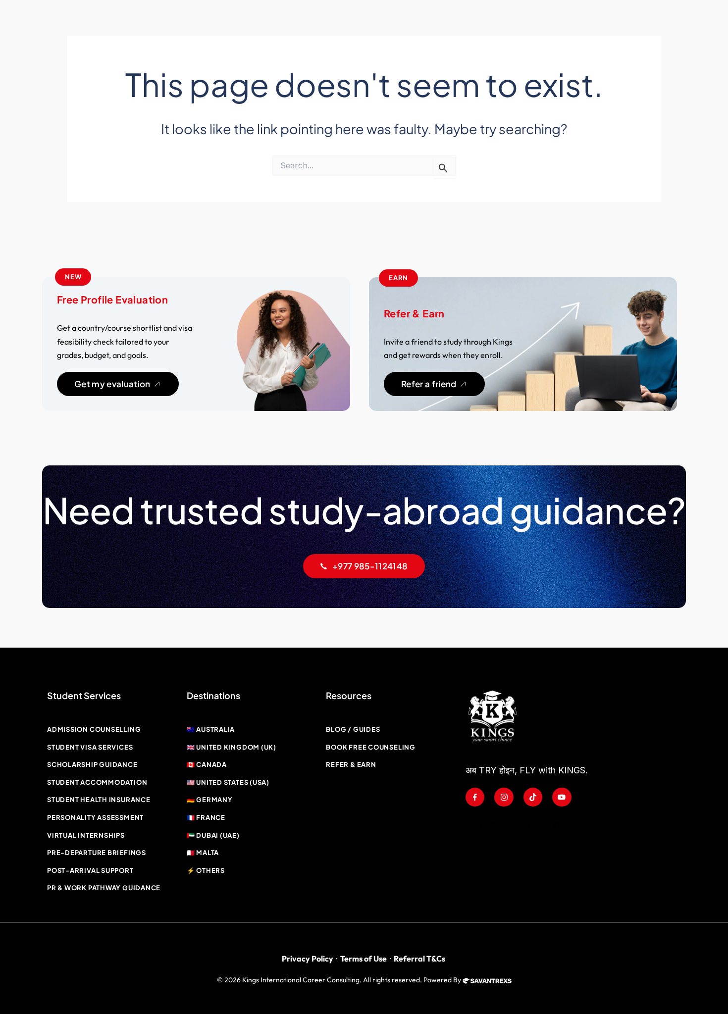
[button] (73, 277)
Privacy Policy (307, 958)
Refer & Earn (414, 313)
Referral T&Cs (419, 958)
